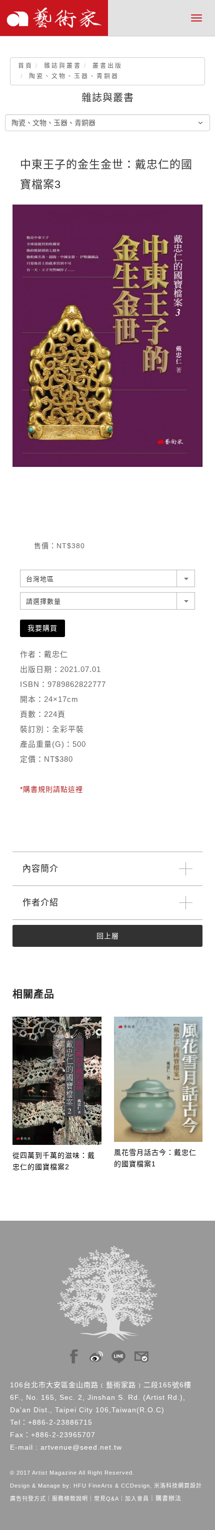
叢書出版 (107, 65)
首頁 (25, 65)
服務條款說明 (70, 1499)
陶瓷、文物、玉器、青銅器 (74, 76)
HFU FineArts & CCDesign (112, 1486)
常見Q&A (106, 1499)
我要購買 (43, 628)
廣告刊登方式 (28, 1499)
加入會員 (137, 1499)
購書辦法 (169, 1498)
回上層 (107, 936)
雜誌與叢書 (63, 65)
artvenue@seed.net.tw (81, 1447)
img (74, 1353)
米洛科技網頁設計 (178, 1486)
